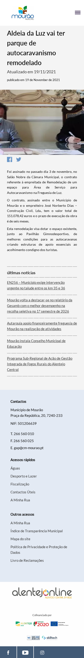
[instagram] (42, 652)
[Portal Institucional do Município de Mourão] (23, 13)
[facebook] (8, 652)
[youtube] (25, 652)
